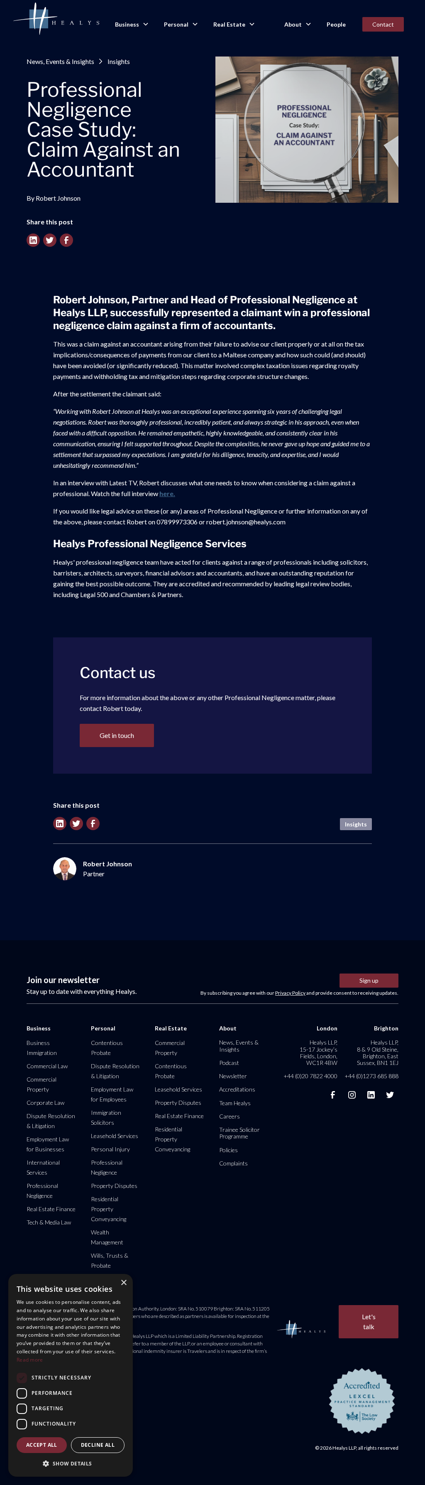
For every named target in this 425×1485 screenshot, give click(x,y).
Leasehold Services (114, 1135)
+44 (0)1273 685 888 (371, 1075)
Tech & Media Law (49, 1222)
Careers (229, 1116)
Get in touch (117, 735)
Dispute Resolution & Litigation (51, 1120)
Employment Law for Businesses (48, 1144)
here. (167, 493)
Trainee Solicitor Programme (239, 1133)
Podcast (229, 1062)
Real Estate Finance (51, 1208)
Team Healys (235, 1102)
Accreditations (237, 1089)
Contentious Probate (107, 1047)
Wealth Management (107, 1237)
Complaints (233, 1163)
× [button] (123, 1283)
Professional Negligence (42, 1190)
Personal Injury (110, 1149)
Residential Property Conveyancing (108, 1208)
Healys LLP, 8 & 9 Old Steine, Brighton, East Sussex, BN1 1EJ (377, 1052)
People (336, 24)
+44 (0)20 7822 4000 (310, 1075)
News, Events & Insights (60, 61)
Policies (228, 1149)
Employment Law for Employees (112, 1094)
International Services (43, 1167)
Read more (30, 1359)
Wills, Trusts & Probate (109, 1260)
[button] (131, 24)
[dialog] (70, 1375)
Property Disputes (114, 1185)
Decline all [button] (98, 1444)
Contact (383, 24)
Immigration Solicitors (106, 1117)
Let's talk (369, 1321)
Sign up (369, 980)
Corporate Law (45, 1102)
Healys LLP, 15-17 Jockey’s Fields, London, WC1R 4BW (318, 1052)
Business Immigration (42, 1047)
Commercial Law (47, 1065)
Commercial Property (41, 1084)
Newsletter (233, 1075)
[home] (56, 19)
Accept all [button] (41, 1444)
